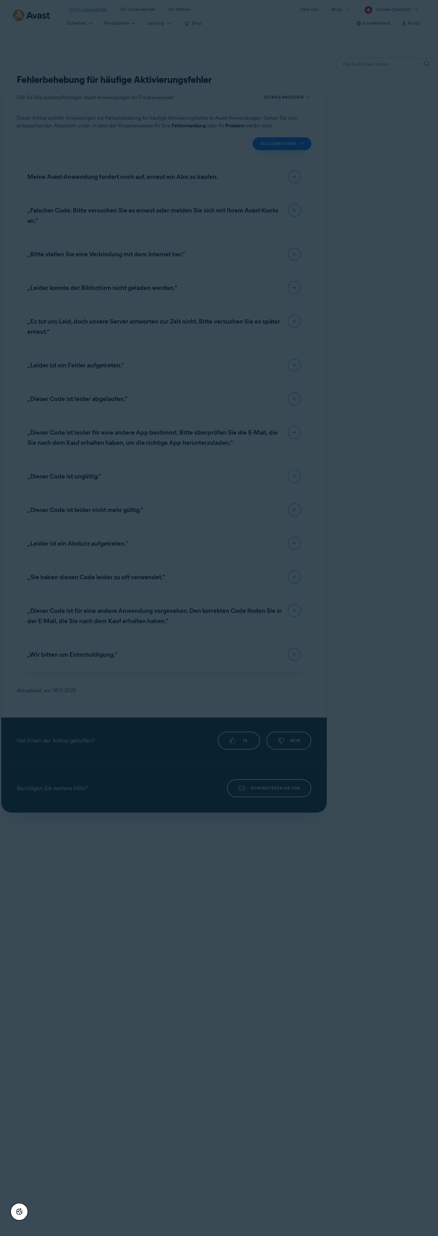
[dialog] (219, 618)
